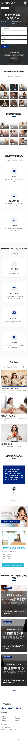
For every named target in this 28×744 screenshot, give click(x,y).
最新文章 (17, 720)
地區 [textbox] (3, 42)
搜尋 (5, 46)
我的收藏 (4, 718)
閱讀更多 (14, 690)
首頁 (16, 716)
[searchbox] (8, 33)
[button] (10, 521)
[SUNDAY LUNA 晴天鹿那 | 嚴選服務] (8, 3)
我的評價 (4, 720)
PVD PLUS (12, 739)
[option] (14, 481)
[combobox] (14, 33)
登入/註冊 (5, 8)
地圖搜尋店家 (18, 718)
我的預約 (4, 716)
